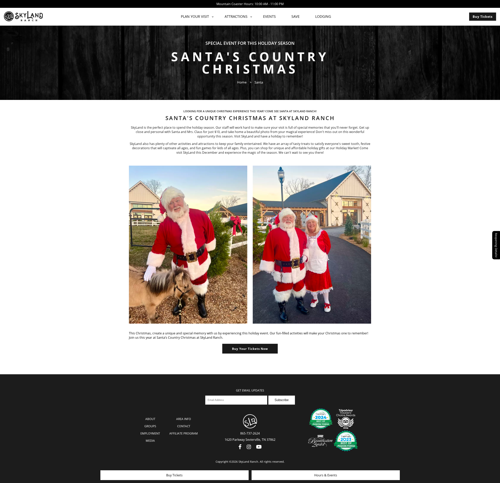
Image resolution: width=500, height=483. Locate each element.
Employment (150, 433)
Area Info (183, 419)
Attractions (236, 16)
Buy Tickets (483, 16)
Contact (183, 426)
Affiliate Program (183, 433)
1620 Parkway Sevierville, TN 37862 (250, 439)
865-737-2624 (250, 433)
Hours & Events (325, 475)
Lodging (323, 16)
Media (150, 441)
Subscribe (282, 400)
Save (295, 16)
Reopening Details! (496, 245)
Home (242, 82)
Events (269, 16)
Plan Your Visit (195, 16)
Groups (150, 426)
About (150, 419)
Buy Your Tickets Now (250, 349)
